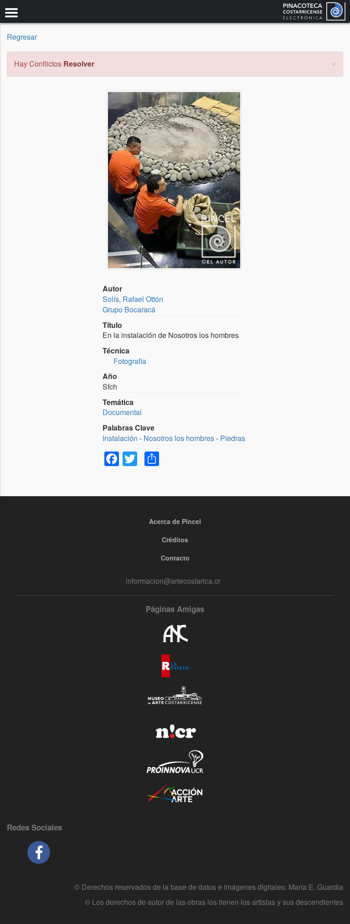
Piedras (232, 438)
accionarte (175, 793)
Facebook (39, 852)
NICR (175, 729)
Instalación (120, 438)
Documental (122, 412)
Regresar (22, 36)
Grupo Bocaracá (129, 309)
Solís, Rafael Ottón (133, 299)
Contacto (175, 557)
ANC (175, 634)
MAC (175, 697)
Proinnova (175, 761)
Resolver (78, 63)
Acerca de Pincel (175, 521)
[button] (333, 62)
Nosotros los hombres (179, 438)
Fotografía (129, 361)
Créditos (175, 539)
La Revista (175, 665)
